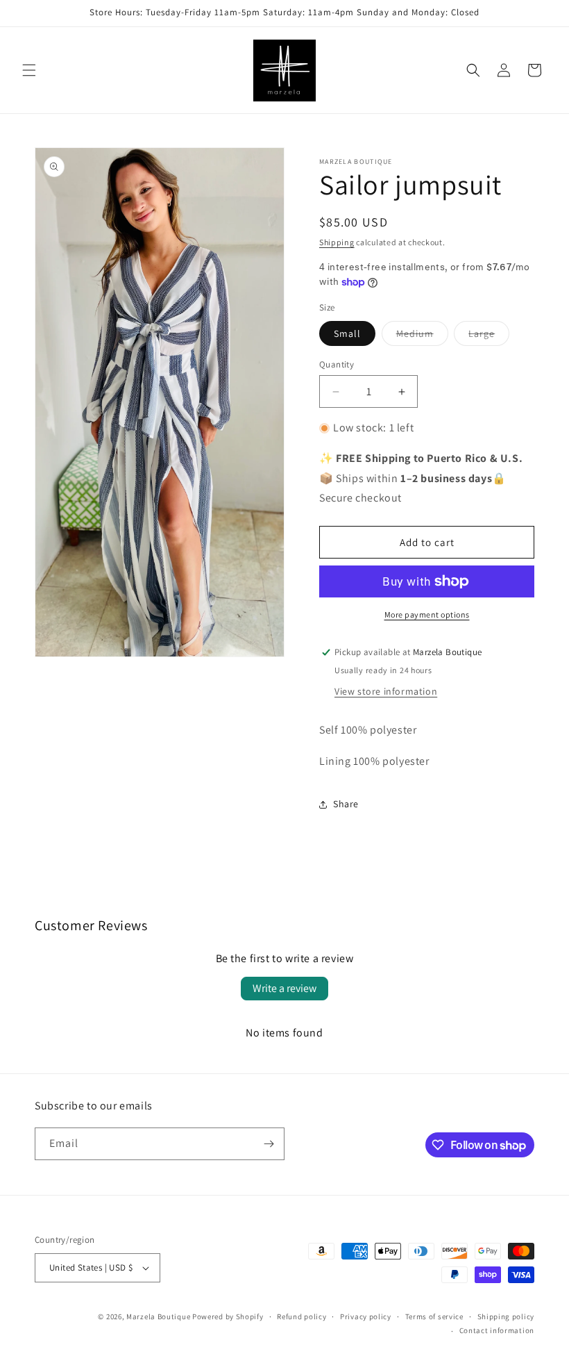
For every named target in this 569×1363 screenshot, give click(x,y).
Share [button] (346, 804)
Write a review (284, 988)
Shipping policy (506, 1316)
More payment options (427, 614)
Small (347, 333)
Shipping (337, 242)
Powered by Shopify (228, 1316)
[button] (29, 70)
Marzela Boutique (158, 1316)
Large (488, 336)
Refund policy (301, 1316)
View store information (385, 691)
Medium (422, 336)
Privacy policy (365, 1316)
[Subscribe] (268, 1143)
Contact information (496, 1330)
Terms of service (434, 1316)
